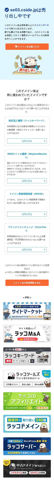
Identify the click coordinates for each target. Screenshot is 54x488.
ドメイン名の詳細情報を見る (27, 283)
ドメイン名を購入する (28, 46)
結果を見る (27, 141)
